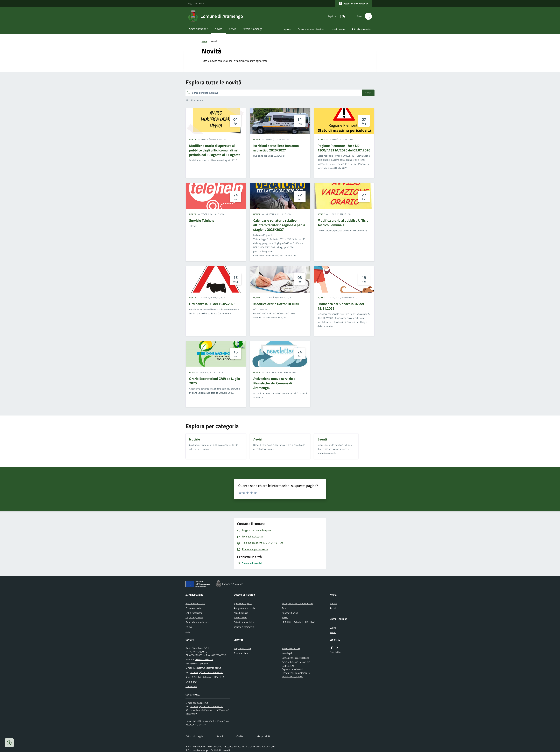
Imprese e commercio (244, 627)
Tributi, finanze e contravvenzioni (297, 603)
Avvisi (192, 372)
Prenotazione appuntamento (296, 673)
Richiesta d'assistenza (292, 676)
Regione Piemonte (196, 3)
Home (204, 41)
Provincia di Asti (241, 653)
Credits (239, 736)
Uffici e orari (191, 682)
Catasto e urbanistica (244, 622)
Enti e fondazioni (194, 613)
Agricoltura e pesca (243, 603)
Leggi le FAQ (288, 665)
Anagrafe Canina (290, 613)
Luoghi (333, 627)
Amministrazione (198, 29)
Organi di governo (194, 617)
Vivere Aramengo (252, 29)
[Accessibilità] (9, 742)
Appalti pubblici (241, 613)
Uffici (188, 631)
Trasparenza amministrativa (311, 29)
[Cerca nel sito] (367, 16)
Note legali (287, 653)
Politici (189, 627)
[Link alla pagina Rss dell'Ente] (337, 648)
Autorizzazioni (240, 617)
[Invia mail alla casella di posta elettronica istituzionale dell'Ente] (207, 667)
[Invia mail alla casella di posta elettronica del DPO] (200, 703)
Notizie (192, 139)
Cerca (368, 92)
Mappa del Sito (264, 736)
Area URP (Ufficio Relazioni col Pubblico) (205, 677)
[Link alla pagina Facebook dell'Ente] (331, 648)
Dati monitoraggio (194, 736)
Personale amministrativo (198, 622)
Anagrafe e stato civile (244, 608)
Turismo (285, 608)
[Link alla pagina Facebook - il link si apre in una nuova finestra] (340, 16)
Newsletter (335, 652)
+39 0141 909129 (204, 659)
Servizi (232, 29)
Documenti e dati (194, 608)
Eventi (333, 632)
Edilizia (285, 617)
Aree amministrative (195, 603)
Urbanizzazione (338, 29)
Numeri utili (191, 686)
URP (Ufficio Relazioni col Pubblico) (298, 622)
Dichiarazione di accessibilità (295, 658)
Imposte (287, 29)
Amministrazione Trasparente (296, 662)
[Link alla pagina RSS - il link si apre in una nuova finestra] (343, 16)
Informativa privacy (291, 648)
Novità (218, 29)
